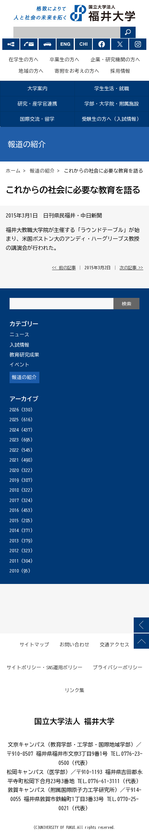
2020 (14, 470)
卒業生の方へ (64, 59)
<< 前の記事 (64, 267)
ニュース (19, 334)
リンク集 (74, 690)
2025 (14, 419)
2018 (14, 490)
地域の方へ (31, 71)
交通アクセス (115, 644)
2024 (14, 429)
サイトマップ (34, 644)
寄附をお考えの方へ (77, 71)
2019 (14, 480)
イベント (19, 364)
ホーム (13, 170)
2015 (14, 520)
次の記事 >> (131, 267)
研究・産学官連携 (37, 103)
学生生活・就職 (111, 88)
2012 (14, 550)
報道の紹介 (42, 170)
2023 (14, 439)
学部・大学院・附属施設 (111, 103)
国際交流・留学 (37, 119)
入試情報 (19, 344)
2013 (14, 540)
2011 (14, 560)
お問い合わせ (74, 644)
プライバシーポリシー (118, 667)
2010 (14, 570)
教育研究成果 (24, 354)
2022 (14, 450)
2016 (14, 510)
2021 (14, 459)
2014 (14, 530)
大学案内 (37, 88)
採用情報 (120, 71)
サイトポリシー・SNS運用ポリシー (44, 667)
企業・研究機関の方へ (115, 59)
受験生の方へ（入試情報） (111, 119)
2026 (14, 409)
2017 (14, 500)
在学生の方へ (24, 59)
